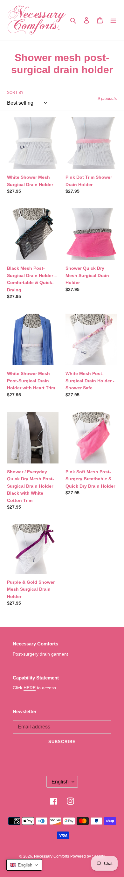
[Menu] (113, 20)
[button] (24, 865)
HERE (30, 687)
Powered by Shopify (87, 856)
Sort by (15, 92)
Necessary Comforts (51, 856)
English (60, 781)
